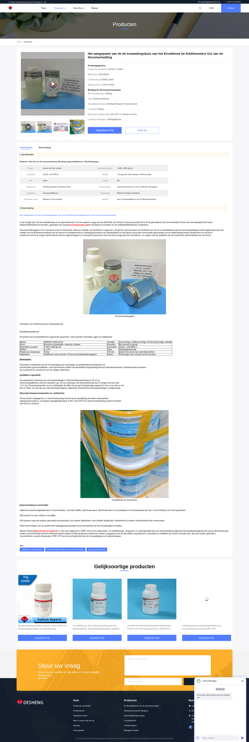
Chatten (231, 8)
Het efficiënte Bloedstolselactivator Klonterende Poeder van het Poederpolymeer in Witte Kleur (94, 627)
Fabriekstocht (78, 711)
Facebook (190, 727)
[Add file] (197, 738)
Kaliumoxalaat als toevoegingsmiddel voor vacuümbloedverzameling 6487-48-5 (146, 627)
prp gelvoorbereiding (96, 549)
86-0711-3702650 (234, 2)
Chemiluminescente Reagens (136, 711)
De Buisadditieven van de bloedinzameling (141, 706)
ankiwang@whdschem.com (210, 2)
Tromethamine (130, 720)
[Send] (242, 738)
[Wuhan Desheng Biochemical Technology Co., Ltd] (16, 8)
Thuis (43, 8)
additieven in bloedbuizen (32, 549)
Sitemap (76, 725)
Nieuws (95, 8)
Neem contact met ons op (83, 720)
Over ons (77, 8)
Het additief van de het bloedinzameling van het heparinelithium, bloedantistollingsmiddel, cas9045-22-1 (41, 627)
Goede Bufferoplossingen (134, 716)
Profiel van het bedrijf (82, 706)
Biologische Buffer (131, 730)
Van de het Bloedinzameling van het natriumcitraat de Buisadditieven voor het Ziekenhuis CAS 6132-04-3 (206, 627)
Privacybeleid (78, 730)
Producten (59, 8)
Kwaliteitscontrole (80, 716)
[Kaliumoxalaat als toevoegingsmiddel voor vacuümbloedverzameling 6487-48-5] (151, 599)
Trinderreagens (130, 725)
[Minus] (242, 680)
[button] (84, 128)
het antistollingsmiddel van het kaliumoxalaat (65, 549)
